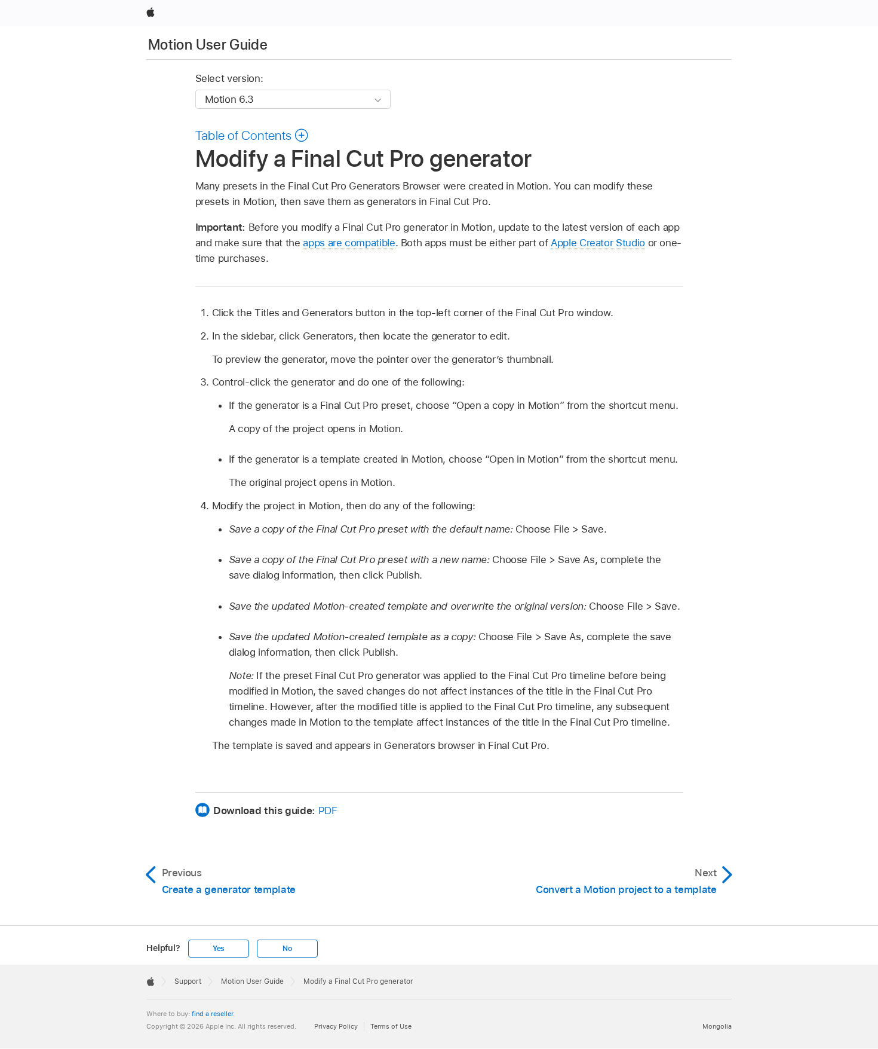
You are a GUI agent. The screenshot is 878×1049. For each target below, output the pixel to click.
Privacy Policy (336, 1026)
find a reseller (212, 1014)
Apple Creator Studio (598, 243)
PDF (327, 810)
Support (187, 981)
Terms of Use (391, 1026)
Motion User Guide (208, 44)
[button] (252, 135)
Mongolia (717, 1026)
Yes (219, 948)
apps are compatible (349, 243)
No (287, 948)
